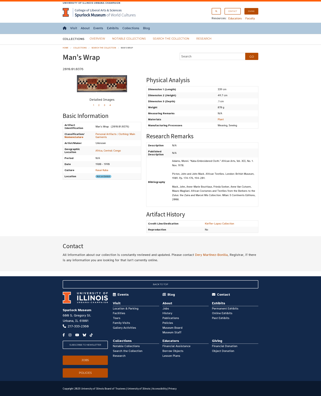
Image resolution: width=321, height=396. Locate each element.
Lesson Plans (171, 356)
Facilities (119, 313)
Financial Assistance (176, 346)
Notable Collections (129, 38)
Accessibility (159, 388)
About (85, 28)
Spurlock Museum (77, 310)
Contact (232, 11)
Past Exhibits (220, 318)
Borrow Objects (173, 351)
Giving (251, 11)
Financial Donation (224, 346)
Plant (221, 119)
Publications (171, 318)
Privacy (172, 388)
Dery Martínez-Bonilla (211, 255)
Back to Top (160, 284)
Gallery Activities (124, 328)
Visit (73, 28)
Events (98, 28)
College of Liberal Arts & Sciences (98, 10)
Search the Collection (171, 38)
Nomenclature (74, 137)
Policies (168, 323)
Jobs (166, 308)
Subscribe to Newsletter (85, 344)
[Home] (65, 28)
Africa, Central (103, 150)
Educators (235, 18)
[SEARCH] (216, 11)
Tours (116, 318)
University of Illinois (138, 388)
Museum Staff (172, 332)
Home (65, 48)
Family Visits (121, 323)
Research (203, 38)
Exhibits (113, 28)
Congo (117, 150)
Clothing (123, 134)
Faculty (250, 18)
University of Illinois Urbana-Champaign (91, 3)
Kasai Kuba (101, 170)
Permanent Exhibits (225, 308)
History (167, 313)
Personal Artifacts (106, 134)
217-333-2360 (78, 326)
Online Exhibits (222, 313)
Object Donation (223, 351)
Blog (146, 28)
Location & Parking (125, 308)
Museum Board (172, 328)
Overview (97, 38)
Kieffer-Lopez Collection (219, 223)
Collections (130, 28)
